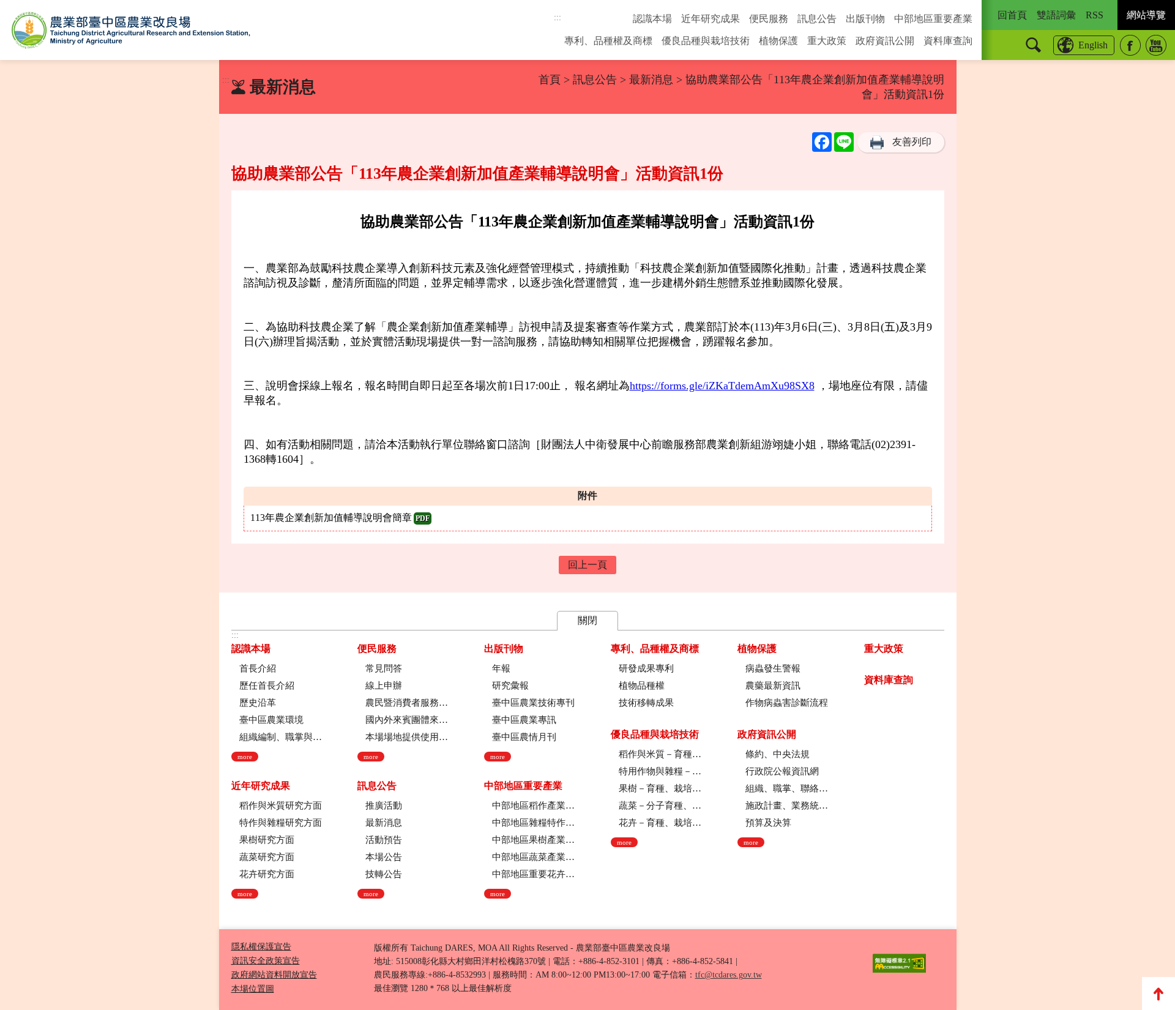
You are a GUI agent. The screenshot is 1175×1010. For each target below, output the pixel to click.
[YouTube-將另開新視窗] (1156, 45)
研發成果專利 (646, 668)
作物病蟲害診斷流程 (786, 703)
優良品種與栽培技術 (706, 41)
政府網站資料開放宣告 (274, 974)
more (244, 756)
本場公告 (383, 857)
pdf (423, 518)
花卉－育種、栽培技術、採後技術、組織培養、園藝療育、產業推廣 (660, 823)
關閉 (587, 620)
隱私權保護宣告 (261, 946)
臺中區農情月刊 (524, 737)
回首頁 (1012, 15)
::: (557, 17)
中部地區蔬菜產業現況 (533, 857)
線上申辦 (383, 685)
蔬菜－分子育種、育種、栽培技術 (660, 805)
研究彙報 (510, 685)
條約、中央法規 (777, 754)
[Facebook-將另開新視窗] (1130, 45)
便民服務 (768, 18)
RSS (1094, 15)
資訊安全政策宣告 (265, 960)
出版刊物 (865, 18)
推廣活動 (383, 805)
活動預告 (383, 840)
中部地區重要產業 (933, 18)
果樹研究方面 (266, 840)
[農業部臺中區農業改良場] (131, 30)
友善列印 (911, 142)
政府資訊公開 (885, 41)
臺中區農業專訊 (524, 720)
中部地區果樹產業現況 (533, 840)
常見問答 (383, 668)
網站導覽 (1146, 15)
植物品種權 (642, 685)
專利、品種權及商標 (608, 41)
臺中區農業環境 (271, 720)
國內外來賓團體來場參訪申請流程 (406, 720)
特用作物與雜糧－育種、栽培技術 (660, 771)
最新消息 (651, 79)
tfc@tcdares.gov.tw (728, 974)
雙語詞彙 (1056, 15)
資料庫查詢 (947, 41)
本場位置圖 (252, 988)
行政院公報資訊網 (782, 771)
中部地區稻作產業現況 (533, 805)
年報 (501, 668)
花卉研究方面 (266, 874)
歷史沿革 (257, 703)
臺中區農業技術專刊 (533, 703)
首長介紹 (257, 668)
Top (1158, 993)
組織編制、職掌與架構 (280, 737)
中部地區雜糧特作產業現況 (533, 823)
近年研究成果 (710, 18)
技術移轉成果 (646, 703)
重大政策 (826, 41)
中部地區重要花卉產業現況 (533, 874)
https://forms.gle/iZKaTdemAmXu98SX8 (722, 386)
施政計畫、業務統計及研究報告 (786, 805)
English (1093, 45)
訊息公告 (817, 18)
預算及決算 (768, 823)
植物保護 (778, 41)
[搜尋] (1033, 45)
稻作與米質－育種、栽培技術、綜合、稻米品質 (660, 754)
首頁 (550, 79)
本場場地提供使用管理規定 (406, 737)
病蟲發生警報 (772, 668)
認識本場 (652, 18)
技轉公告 (383, 874)
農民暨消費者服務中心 (406, 703)
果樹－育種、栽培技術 (660, 788)
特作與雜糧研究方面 (280, 823)
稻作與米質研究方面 (280, 805)
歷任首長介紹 (266, 685)
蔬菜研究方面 (266, 857)
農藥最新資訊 (772, 685)
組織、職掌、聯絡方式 (786, 788)
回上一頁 (587, 564)
